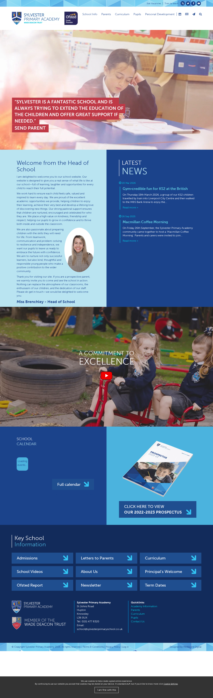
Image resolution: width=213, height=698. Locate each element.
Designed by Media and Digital (185, 646)
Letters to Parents (97, 558)
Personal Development (160, 14)
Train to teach (171, 3)
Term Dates (155, 585)
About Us (89, 571)
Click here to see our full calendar (74, 494)
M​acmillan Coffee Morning (145, 222)
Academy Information (144, 606)
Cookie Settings (171, 684)
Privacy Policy (113, 646)
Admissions (27, 558)
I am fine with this (106, 690)
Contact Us (137, 621)
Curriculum (122, 14)
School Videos (30, 571)
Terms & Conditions (93, 646)
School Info (89, 14)
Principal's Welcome (163, 571)
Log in (125, 646)
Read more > (130, 207)
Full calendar (69, 484)
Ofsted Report (30, 585)
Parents (106, 14)
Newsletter (91, 585)
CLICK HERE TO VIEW (153, 509)
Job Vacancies (154, 3)
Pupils (137, 14)
